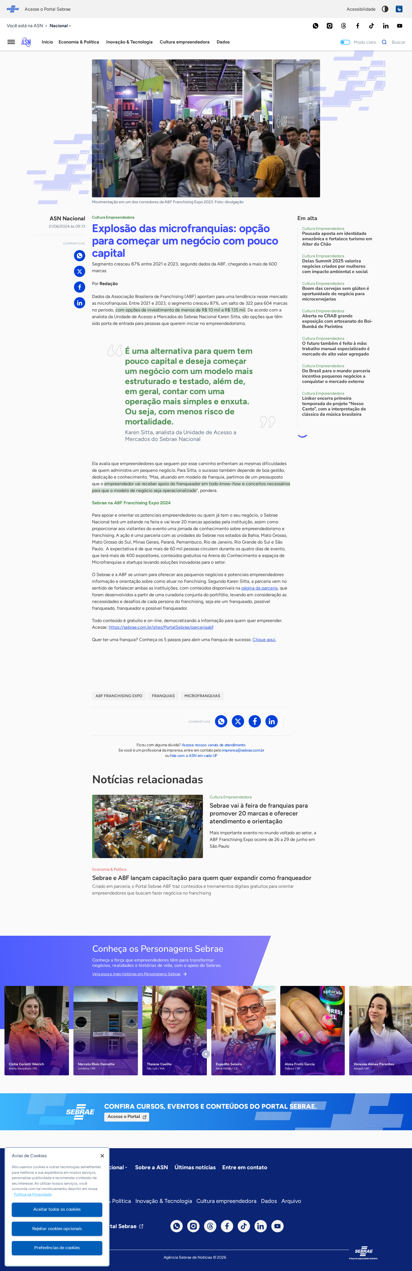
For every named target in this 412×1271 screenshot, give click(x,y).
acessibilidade (361, 9)
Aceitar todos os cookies (56, 1209)
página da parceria (259, 588)
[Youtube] (399, 25)
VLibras (399, 9)
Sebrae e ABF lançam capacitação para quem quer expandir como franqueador (201, 878)
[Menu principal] (11, 42)
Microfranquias (202, 696)
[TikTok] (371, 25)
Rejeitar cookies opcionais (57, 1228)
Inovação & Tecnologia (163, 1201)
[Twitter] (79, 271)
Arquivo (291, 1201)
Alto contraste (385, 9)
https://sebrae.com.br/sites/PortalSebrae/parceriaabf (161, 627)
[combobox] (61, 26)
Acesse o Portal (124, 1116)
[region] (57, 1207)
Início (47, 42)
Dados (269, 1201)
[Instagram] (329, 25)
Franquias (163, 696)
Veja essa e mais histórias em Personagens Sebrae (136, 974)
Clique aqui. (264, 639)
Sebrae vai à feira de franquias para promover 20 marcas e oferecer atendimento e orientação (259, 813)
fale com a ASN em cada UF (193, 755)
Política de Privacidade (33, 1195)
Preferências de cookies (57, 1247)
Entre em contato (244, 1167)
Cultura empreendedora (226, 1201)
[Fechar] (102, 1156)
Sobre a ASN (151, 1167)
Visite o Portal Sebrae (108, 1226)
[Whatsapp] (315, 25)
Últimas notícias (195, 1167)
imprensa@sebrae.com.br (243, 750)
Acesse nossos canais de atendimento (214, 745)
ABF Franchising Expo (119, 696)
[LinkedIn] (385, 25)
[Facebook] (357, 25)
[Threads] (343, 25)
